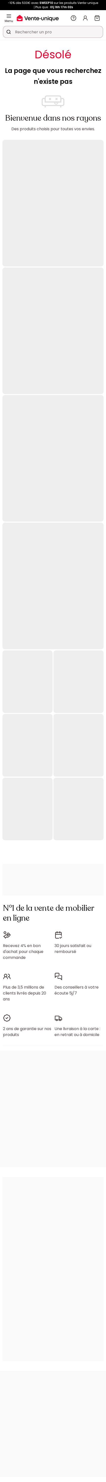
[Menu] (9, 16)
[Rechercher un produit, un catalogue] (8, 31)
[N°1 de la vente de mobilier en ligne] (38, 18)
